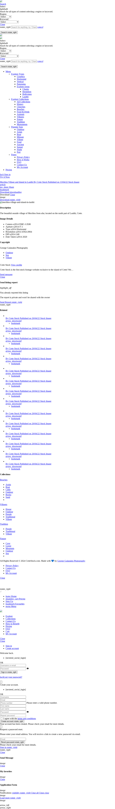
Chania (25, 89)
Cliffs (8, 489)
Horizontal (21, 79)
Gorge (8, 546)
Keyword (4, 19)
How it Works (23, 159)
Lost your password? (11, 677)
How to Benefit (12, 624)
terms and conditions (27, 718)
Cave (8, 543)
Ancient (20, 144)
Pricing (9, 170)
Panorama (21, 84)
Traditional (10, 517)
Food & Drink (23, 112)
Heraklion (26, 91)
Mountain (10, 548)
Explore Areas (23, 86)
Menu (8, 71)
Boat (19, 134)
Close (2, 638)
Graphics (21, 76)
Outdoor (20, 129)
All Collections (23, 102)
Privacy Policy (23, 157)
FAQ (19, 162)
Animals (20, 114)
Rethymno (27, 94)
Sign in (9, 646)
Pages (13, 154)
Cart (7, 631)
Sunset (20, 147)
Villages (20, 117)
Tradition (21, 122)
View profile (16, 265)
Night (19, 149)
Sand (8, 497)
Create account (12, 648)
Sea (7, 255)
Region (3, 14)
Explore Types (17, 74)
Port (18, 152)
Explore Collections (20, 99)
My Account (22, 167)
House (8, 509)
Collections (11, 618)
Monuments (22, 124)
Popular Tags (17, 127)
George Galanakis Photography (71, 561)
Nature (20, 119)
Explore (9, 616)
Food (19, 142)
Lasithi (25, 96)
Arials (19, 132)
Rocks (8, 494)
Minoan (20, 137)
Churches (21, 107)
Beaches (20, 109)
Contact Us (22, 165)
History (20, 104)
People (9, 514)
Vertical (20, 81)
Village (20, 139)
